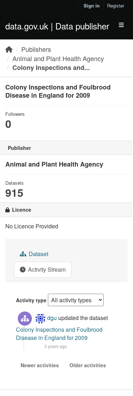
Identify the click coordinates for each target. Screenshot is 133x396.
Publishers (36, 49)
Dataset (37, 254)
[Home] (8, 49)
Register (115, 5)
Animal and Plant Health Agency (58, 58)
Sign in (92, 5)
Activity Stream (46, 269)
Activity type (31, 300)
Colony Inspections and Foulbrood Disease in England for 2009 (59, 333)
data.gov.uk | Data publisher (57, 26)
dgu (52, 318)
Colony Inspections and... (51, 67)
